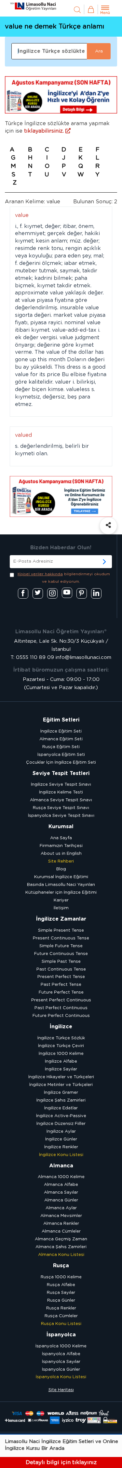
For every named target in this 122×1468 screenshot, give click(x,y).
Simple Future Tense (61, 946)
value (22, 215)
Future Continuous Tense (61, 954)
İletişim (61, 908)
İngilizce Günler (61, 1139)
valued (23, 435)
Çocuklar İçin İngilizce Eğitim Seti (61, 762)
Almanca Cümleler (61, 1231)
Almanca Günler (61, 1200)
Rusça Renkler (61, 1308)
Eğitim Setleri (61, 719)
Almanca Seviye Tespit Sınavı (61, 800)
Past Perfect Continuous (61, 1008)
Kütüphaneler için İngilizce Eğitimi (61, 892)
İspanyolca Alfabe (61, 1354)
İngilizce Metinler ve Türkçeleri (61, 1085)
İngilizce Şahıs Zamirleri (61, 1100)
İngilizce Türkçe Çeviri (61, 1046)
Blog (61, 869)
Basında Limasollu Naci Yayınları (61, 885)
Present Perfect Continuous (61, 1000)
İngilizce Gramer (61, 1093)
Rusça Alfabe (61, 1285)
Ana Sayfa (61, 838)
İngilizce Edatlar (61, 1108)
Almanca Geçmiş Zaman (61, 1239)
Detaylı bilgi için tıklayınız (61, 1462)
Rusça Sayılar (61, 1293)
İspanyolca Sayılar (61, 1362)
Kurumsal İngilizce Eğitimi (61, 877)
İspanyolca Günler (61, 1369)
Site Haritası (61, 1390)
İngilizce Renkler (61, 1147)
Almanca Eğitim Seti (61, 739)
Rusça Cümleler (61, 1316)
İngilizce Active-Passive (61, 1116)
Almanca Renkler (61, 1224)
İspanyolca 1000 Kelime (61, 1346)
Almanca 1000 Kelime (61, 1177)
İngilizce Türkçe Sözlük (61, 1038)
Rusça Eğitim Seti (61, 747)
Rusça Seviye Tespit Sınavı (61, 808)
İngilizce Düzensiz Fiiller (61, 1124)
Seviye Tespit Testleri (61, 773)
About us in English (61, 854)
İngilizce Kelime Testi (61, 792)
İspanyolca (61, 1334)
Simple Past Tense (61, 962)
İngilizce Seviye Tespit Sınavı (61, 784)
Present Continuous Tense (61, 938)
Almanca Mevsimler (61, 1216)
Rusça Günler (61, 1300)
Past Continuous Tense (61, 969)
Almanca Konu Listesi (61, 1255)
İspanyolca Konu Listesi (61, 1377)
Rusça (61, 1265)
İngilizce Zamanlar (61, 919)
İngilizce (61, 1026)
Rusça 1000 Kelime (61, 1277)
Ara (99, 51)
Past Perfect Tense (61, 985)
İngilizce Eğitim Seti (61, 731)
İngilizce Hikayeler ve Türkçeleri (61, 1077)
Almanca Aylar (61, 1208)
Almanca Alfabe (61, 1185)
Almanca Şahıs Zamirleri (61, 1247)
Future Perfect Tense (61, 992)
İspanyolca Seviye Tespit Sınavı (61, 816)
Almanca (61, 1165)
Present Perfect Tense (61, 977)
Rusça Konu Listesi (61, 1324)
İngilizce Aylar (61, 1131)
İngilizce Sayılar (61, 1069)
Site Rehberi (61, 861)
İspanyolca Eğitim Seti (61, 755)
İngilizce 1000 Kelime (61, 1054)
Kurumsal (61, 826)
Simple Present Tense (61, 930)
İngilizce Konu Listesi (61, 1155)
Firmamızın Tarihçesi (61, 846)
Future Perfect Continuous (61, 1016)
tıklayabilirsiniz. (44, 131)
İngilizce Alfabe (61, 1061)
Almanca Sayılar (61, 1192)
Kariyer (61, 900)
